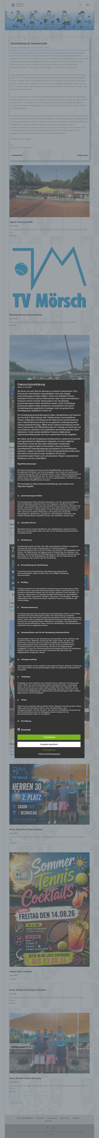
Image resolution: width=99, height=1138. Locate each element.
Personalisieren (49, 750)
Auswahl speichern (49, 744)
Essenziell (25, 730)
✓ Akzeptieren (48, 737)
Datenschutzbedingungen (49, 754)
